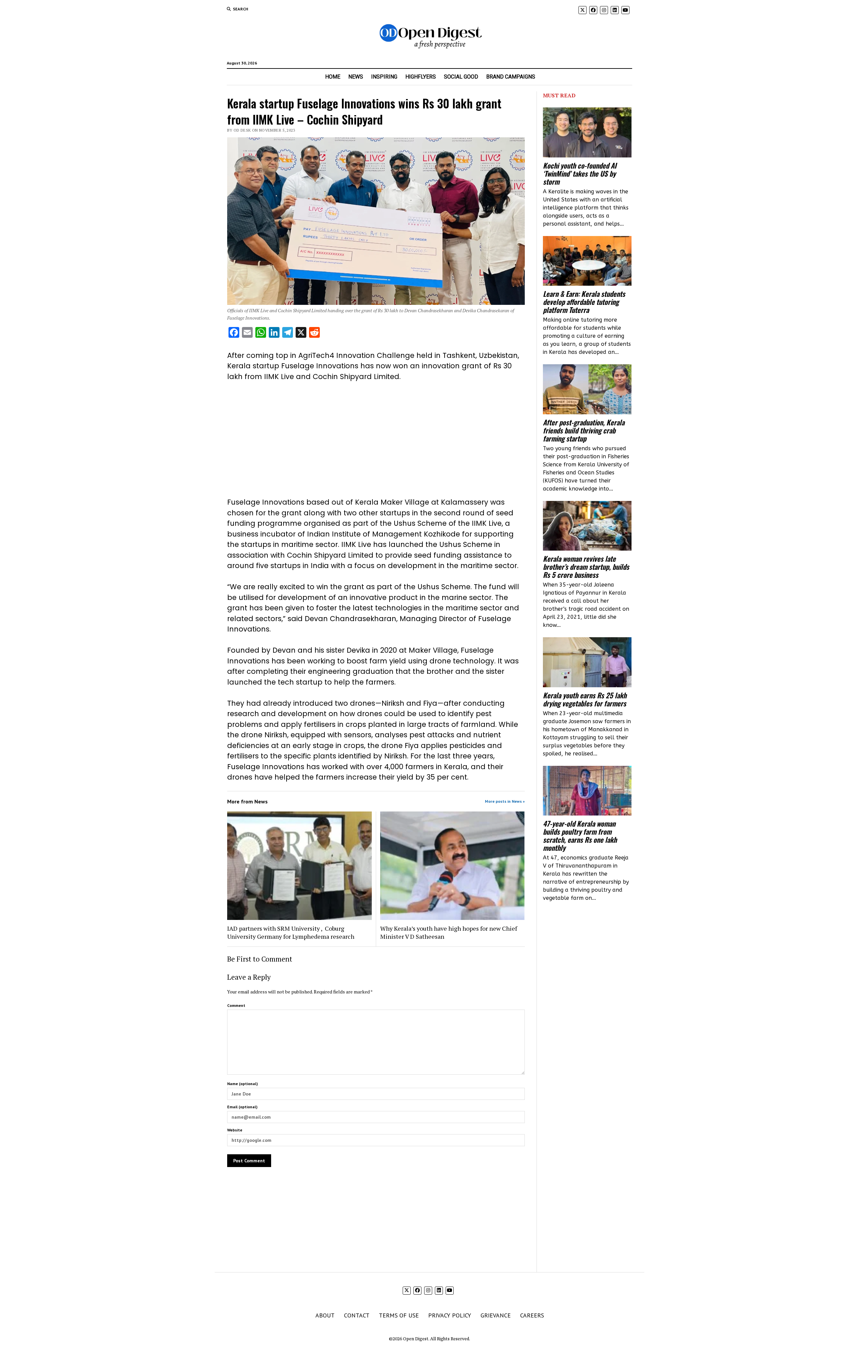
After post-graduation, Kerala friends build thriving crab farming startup (583, 430)
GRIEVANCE (496, 1315)
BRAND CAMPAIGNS (510, 77)
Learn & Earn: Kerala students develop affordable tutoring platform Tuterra (584, 302)
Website (234, 1129)
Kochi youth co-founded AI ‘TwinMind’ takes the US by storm (579, 173)
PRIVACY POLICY (449, 1315)
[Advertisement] (376, 439)
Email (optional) (242, 1106)
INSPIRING (384, 77)
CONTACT (356, 1315)
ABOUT (325, 1315)
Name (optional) (242, 1083)
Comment (236, 1005)
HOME (332, 77)
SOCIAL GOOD (461, 77)
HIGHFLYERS (420, 77)
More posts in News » (505, 801)
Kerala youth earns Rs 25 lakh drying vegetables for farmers (584, 699)
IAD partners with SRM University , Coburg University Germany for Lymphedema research (290, 932)
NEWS (355, 77)
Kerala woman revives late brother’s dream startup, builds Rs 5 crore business (586, 567)
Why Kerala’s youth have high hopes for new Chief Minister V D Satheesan (448, 932)
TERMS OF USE (399, 1315)
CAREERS (532, 1315)
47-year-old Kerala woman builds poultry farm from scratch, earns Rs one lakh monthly (580, 836)
